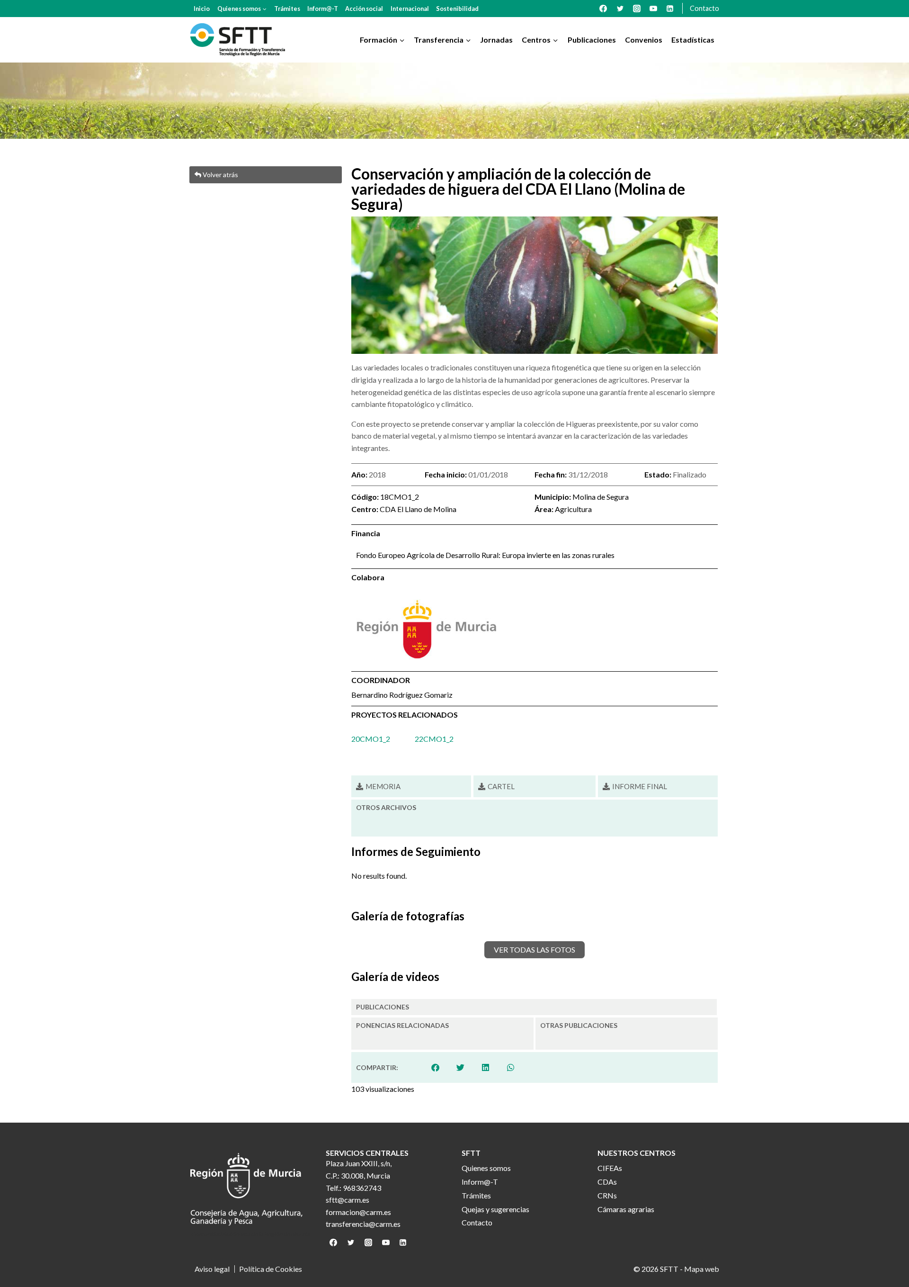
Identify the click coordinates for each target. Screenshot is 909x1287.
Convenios (643, 39)
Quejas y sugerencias (495, 1209)
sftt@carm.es (347, 1199)
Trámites (287, 8)
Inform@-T (322, 8)
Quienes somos (486, 1167)
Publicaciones (592, 39)
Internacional (410, 8)
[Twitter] (620, 8)
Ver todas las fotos (534, 949)
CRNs (607, 1195)
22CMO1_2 (434, 738)
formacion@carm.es (358, 1211)
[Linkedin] (669, 8)
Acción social (364, 8)
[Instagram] (636, 8)
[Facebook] (603, 8)
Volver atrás (219, 175)
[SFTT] (237, 39)
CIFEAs (609, 1167)
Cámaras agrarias (625, 1209)
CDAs (607, 1181)
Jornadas (496, 39)
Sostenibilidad (457, 8)
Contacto (704, 8)
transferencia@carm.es (363, 1223)
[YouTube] (653, 8)
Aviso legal (212, 1269)
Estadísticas (692, 39)
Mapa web (701, 1268)
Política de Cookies (270, 1269)
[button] (436, 1067)
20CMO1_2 (370, 738)
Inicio (202, 8)
